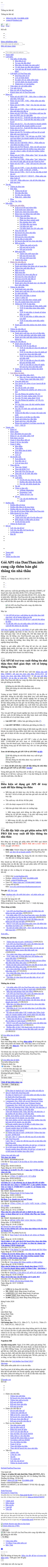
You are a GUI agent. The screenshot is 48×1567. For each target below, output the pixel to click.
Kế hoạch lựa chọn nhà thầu (11, 1226)
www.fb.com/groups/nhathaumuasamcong (25, 887)
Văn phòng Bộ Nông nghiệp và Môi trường (26, 1262)
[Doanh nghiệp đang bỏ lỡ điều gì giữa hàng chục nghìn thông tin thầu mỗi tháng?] (26, 1126)
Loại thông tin (6, 1071)
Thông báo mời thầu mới (10, 1155)
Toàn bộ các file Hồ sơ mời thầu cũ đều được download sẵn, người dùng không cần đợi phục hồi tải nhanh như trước (25, 1000)
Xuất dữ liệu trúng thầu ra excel (22, 1438)
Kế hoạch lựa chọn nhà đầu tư (21, 1417)
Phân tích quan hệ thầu (18, 1429)
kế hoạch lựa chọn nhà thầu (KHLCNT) (24, 675)
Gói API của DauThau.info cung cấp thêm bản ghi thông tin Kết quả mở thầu (25, 920)
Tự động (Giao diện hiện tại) (16, 1543)
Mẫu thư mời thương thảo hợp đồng (20, 991)
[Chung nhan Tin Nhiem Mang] (6, 1380)
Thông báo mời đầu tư (18, 1413)
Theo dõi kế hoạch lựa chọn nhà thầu (24, 1448)
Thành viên (14, 1452)
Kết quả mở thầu (16, 1402)
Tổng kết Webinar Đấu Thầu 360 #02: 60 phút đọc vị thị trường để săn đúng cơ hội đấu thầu (25, 1113)
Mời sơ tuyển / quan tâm (19, 1415)
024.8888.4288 (22, 18)
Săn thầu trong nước (17, 1425)
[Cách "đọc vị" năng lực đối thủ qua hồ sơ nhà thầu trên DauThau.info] (26, 1139)
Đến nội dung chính (8, 46)
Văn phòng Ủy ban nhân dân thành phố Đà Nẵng (28, 1250)
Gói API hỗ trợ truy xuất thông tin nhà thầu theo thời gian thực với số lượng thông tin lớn (25, 616)
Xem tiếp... (5, 934)
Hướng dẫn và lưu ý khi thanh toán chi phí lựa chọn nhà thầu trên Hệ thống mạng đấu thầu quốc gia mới (25, 1028)
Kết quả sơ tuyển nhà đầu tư (20, 1421)
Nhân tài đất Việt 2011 (26, 1495)
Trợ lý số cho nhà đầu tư (19, 1431)
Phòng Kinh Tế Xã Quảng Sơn (21, 1193)
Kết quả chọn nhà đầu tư (19, 1419)
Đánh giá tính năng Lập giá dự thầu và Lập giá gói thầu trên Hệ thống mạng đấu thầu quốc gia (25, 949)
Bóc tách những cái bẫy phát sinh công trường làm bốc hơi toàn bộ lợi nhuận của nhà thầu (26, 1121)
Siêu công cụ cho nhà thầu (20, 1436)
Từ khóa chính (6, 1078)
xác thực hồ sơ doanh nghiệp (20, 852)
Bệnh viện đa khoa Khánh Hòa (21, 1281)
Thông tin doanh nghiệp (19, 1463)
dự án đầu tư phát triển (18, 678)
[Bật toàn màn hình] (2, 1549)
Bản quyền (10, 1505)
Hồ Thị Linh (12, 890)
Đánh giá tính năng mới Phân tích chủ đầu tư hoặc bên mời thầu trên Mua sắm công (26, 966)
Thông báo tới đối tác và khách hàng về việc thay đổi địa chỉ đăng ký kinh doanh (26, 1020)
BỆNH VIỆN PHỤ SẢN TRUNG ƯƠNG (26, 1220)
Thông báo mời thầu (17, 1396)
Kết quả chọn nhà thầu (18, 1404)
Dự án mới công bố (17, 1411)
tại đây (40, 752)
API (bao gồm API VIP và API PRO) (15, 630)
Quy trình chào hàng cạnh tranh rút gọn (21, 954)
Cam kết (9, 1507)
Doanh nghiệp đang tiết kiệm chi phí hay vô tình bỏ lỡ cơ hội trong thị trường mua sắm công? (25, 1150)
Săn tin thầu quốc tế (17, 1427)
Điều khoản (10, 1503)
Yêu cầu (9, 1509)
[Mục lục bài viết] (2, 658)
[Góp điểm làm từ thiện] (10, 1035)
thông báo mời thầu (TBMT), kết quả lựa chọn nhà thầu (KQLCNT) (24, 673)
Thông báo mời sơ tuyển (19, 1400)
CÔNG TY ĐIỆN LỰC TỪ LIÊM (23, 1176)
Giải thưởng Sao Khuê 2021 (22, 1361)
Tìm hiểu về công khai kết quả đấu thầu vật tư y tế (25, 977)
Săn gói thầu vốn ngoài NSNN (21, 1434)
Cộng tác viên (15, 1455)
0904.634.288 (11, 18)
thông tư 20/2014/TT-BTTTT (36, 1497)
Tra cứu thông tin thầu (18, 1442)
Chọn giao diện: (11, 1541)
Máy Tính (9, 1545)
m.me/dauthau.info (21, 876)
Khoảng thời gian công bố (10, 1073)
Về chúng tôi (15, 1459)
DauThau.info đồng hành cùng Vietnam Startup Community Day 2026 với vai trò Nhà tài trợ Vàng (24, 1104)
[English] (8, 25)
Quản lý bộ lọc (15, 1444)
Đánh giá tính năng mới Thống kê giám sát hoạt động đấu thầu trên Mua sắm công (26, 962)
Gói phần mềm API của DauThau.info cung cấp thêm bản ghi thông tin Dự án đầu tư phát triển (26, 916)
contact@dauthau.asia (14, 20)
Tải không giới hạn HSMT (20, 1440)
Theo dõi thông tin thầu (18, 1446)
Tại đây (29, 768)
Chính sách (10, 1501)
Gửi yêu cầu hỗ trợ (17, 1461)
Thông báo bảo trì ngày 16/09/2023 (20, 942)
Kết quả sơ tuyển (16, 1406)
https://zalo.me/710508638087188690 (27, 882)
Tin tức (12, 1457)
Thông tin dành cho (8, 1064)
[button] (9, 57)
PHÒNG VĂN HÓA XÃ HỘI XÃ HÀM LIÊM (28, 1273)
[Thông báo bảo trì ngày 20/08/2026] (20, 1132)
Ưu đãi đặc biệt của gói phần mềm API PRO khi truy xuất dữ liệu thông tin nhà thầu (25, 625)
